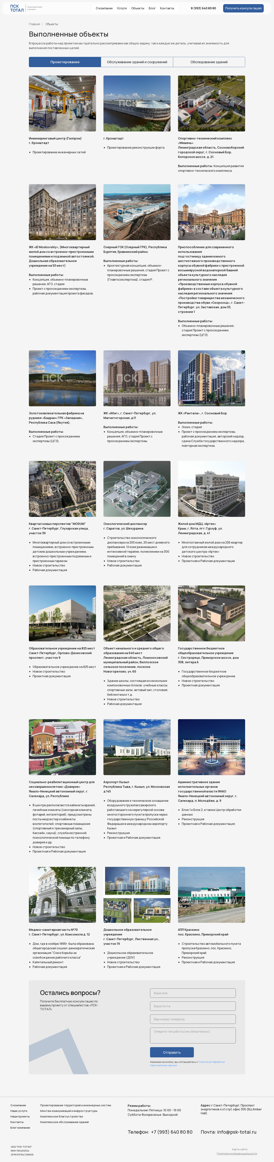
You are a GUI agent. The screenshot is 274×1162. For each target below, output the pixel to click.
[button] (243, 8)
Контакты (16, 1122)
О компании (18, 1105)
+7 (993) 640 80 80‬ (172, 1132)
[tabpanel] (137, 523)
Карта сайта (239, 1149)
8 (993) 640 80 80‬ (203, 8)
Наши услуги (18, 1111)
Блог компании (20, 1128)
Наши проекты (20, 1116)
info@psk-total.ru (236, 1132)
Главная (34, 24)
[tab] (65, 62)
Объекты (52, 24)
